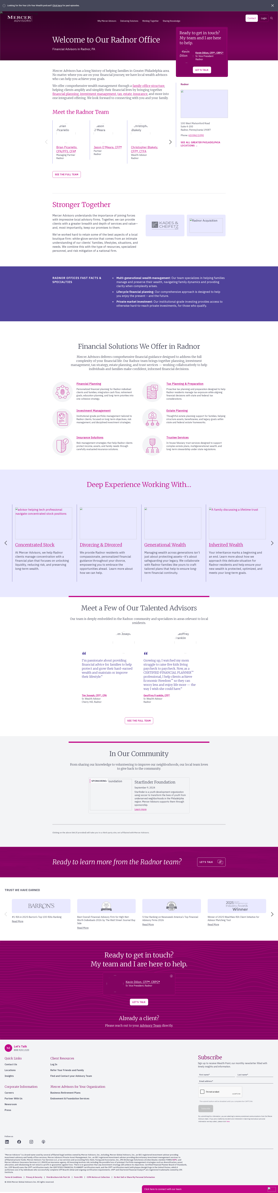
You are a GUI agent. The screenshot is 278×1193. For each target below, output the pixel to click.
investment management (98, 94)
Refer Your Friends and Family (67, 1070)
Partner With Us (13, 1098)
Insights (9, 1075)
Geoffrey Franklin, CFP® (156, 695)
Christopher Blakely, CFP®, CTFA (144, 149)
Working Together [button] (150, 21)
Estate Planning (177, 411)
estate (127, 94)
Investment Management (93, 411)
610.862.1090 (196, 135)
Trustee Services (177, 437)
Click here (57, 5)
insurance (140, 94)
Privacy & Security (34, 1177)
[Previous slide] (46, 142)
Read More (17, 921)
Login (264, 18)
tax (119, 94)
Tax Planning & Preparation (184, 384)
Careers (9, 1092)
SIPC (175, 1160)
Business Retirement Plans (65, 1092)
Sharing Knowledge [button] (171, 21)
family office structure (148, 86)
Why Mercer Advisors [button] (106, 21)
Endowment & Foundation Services (69, 1098)
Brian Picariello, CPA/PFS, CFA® (66, 149)
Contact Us (11, 1064)
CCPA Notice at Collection (98, 1177)
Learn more (141, 809)
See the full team (66, 174)
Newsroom (11, 1104)
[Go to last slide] (5, 543)
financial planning (65, 94)
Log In (53, 1064)
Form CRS (78, 1177)
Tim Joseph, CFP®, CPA (94, 695)
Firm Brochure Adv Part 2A (58, 1177)
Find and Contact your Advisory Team (71, 1075)
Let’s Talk (202, 70)
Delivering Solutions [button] (129, 21)
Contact (252, 18)
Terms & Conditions (13, 1177)
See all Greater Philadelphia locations (200, 144)
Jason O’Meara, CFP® (108, 147)
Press (8, 1110)
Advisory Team (150, 1025)
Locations (10, 1070)
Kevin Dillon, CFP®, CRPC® (209, 52)
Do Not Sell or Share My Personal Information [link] (134, 1177)
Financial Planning (88, 384)
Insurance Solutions (89, 437)
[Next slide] (171, 142)
